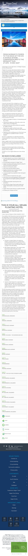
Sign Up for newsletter (16, 525)
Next (24, 41)
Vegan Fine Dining (14, 493)
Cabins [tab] (7, 424)
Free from (14, 496)
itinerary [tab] (7, 416)
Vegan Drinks (14, 499)
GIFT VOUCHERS (17, 520)
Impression (14, 510)
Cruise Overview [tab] (6, 30)
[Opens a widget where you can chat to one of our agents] (19, 548)
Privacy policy (14, 470)
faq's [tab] (6, 438)
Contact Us (14, 458)
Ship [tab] (6, 420)
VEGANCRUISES (13, 447)
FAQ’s (14, 505)
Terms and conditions (14, 467)
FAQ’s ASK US (23, 520)
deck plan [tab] (8, 433)
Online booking (14, 461)
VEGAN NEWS (11, 525)
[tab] (14, 316)
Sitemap (14, 508)
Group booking (14, 464)
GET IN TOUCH (4, 520)
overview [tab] (7, 25)
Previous (4, 41)
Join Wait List (14, 195)
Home (2, 19)
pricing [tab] (7, 429)
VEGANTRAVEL (19, 446)
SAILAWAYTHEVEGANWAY (14, 449)
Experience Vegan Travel (14, 490)
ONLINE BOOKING (10, 520)
